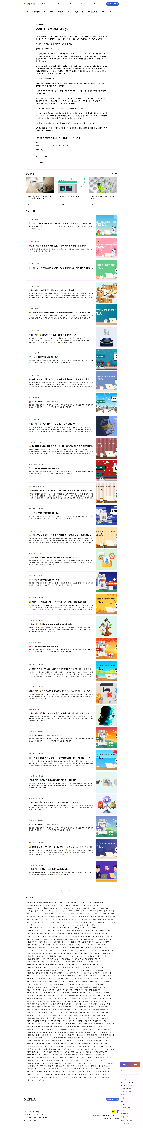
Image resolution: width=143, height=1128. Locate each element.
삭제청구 (110, 1024)
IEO (44, 916)
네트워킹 (106, 973)
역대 (55, 1057)
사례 (79, 1021)
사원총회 (59, 1024)
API (38, 908)
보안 (42, 1012)
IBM (73, 914)
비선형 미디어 (92, 1018)
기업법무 (89, 967)
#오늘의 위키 (63, 902)
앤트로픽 (31, 1052)
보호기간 (91, 1012)
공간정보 (89, 947)
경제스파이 (32, 947)
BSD (79, 908)
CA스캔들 (87, 908)
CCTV (104, 908)
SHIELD (47, 925)
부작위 (77, 1015)
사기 (71, 1021)
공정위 (31, 953)
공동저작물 (54, 950)
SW (70, 925)
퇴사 (60, 145)
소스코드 (32, 1040)
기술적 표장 (47, 967)
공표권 (49, 953)
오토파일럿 (81, 1063)
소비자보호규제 (70, 1038)
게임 (41, 945)
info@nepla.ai (32, 1120)
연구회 (110, 1057)
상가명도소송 (59, 1026)
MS (29, 922)
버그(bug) (87, 1004)
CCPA (96, 908)
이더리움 (31, 1080)
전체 (27, 12)
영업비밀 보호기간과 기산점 (69, 196)
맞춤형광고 (98, 990)
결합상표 (72, 945)
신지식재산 (81, 1046)
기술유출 (97, 964)
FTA (30, 914)
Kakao (39, 919)
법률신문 (63, 1007)
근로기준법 (58, 962)
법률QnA (31, 1007)
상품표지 (31, 1032)
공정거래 (93, 950)
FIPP (102, 911)
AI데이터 (77, 905)
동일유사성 (41, 984)
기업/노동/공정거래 (92, 12)
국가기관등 (105, 956)
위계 (81, 1071)
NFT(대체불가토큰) (56, 922)
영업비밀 (55, 145)
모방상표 (107, 993)
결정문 (63, 945)
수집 (89, 1040)
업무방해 (90, 1055)
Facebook (39, 914)
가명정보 (49, 931)
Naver (75, 922)
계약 (54, 947)
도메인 (31, 984)
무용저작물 (52, 995)
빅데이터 (55, 1021)
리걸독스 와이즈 (33, 990)
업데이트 (80, 1055)
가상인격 (79, 931)
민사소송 (75, 998)
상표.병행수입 (50, 1029)
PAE (39, 925)
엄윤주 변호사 (69, 1055)
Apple (63, 908)
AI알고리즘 (87, 905)
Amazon (54, 908)
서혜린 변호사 (33, 1035)
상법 (69, 1026)
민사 (103, 12)
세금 (30, 1038)
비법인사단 (80, 1018)
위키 (108, 1071)
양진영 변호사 (91, 1052)
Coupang (62, 911)
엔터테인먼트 (45, 1057)
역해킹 (80, 1057)
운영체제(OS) (74, 1069)
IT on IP (81, 916)
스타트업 (58, 1043)
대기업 (51, 978)
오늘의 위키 (45, 1063)
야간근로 (51, 1052)
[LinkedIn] (118, 1111)
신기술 (60, 1046)
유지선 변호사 (94, 1074)
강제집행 (53, 936)
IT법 (111, 916)
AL (106, 905)
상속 (77, 1026)
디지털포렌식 (33, 987)
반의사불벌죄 (33, 1004)
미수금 (31, 998)
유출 (105, 1074)
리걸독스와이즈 (48, 990)
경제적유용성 (44, 947)
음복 (40, 1077)
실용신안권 (93, 1046)
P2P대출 (31, 925)
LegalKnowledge (100, 919)
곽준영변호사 (100, 953)
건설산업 (100, 942)
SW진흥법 (94, 925)
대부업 (68, 978)
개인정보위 (32, 942)
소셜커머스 (83, 1038)
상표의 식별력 (85, 1029)
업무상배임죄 (65, 145)
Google (65, 914)
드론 (50, 984)
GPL (57, 914)
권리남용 (69, 959)
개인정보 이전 (33, 939)
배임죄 (77, 1004)
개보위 (99, 936)
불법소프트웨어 (33, 1018)
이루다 (50, 1080)
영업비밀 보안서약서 (98, 1060)
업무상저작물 (33, 1057)
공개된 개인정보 (101, 947)
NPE (68, 922)
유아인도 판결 (59, 1074)
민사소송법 (86, 998)
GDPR (49, 914)
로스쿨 (88, 987)
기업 (57, 967)
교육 (75, 956)
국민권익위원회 (33, 959)
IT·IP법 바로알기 (100, 916)
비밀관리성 (68, 1018)
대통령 (99, 978)
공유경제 (83, 950)
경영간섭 (92, 945)
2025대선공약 (97, 902)
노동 (53, 976)
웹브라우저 (42, 1071)
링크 (69, 990)
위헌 (38, 1074)
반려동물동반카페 (100, 1001)
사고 (64, 1021)
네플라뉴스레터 (42, 976)
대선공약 (77, 978)
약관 (60, 1052)
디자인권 (58, 984)
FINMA (94, 911)
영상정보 (58, 1060)
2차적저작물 (33, 905)
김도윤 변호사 (33, 973)
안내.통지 (66, 1049)
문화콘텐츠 (95, 995)
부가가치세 (32, 1015)
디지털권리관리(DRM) (73, 984)
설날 (82, 1035)
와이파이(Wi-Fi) (83, 1066)
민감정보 (51, 998)
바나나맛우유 (33, 1001)
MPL (111, 919)
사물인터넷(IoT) (99, 1021)
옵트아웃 (71, 1066)
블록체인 (57, 1018)
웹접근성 (63, 1071)
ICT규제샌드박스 (107, 914)
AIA (60, 905)
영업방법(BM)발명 (72, 1060)
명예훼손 (77, 993)
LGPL (56, 919)
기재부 (74, 970)
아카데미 (43, 1049)
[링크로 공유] (51, 157)
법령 (96, 1004)
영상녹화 (48, 1060)
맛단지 (88, 990)
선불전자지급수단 (47, 1035)
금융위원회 (44, 964)
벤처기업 (77, 1009)
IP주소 (65, 916)
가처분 (52, 933)
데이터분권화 (71, 981)
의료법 (96, 1077)
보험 (82, 1012)
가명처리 (59, 931)
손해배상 (56, 1040)
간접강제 (78, 933)
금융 (102, 962)
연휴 (40, 1060)
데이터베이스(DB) (56, 981)
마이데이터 (79, 990)
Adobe (45, 908)
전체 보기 (114, 173)
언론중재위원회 (55, 1055)
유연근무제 (71, 1074)
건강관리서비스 (88, 942)
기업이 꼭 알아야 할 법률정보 (38, 970)
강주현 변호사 (64, 936)
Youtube (61, 928)
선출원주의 (72, 1035)
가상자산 (89, 931)
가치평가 (61, 933)
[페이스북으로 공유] (36, 157)
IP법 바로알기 (54, 916)
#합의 (73, 902)
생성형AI (73, 1032)
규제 (101, 959)
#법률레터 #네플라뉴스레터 (46, 902)
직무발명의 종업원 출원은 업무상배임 (102, 197)
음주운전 (70, 1077)
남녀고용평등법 (73, 973)
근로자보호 (70, 962)
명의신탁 (97, 993)
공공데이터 (32, 950)
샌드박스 (52, 1032)
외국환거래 (95, 1066)
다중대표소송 (90, 976)
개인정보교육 (46, 939)
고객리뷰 (63, 947)
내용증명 (96, 973)
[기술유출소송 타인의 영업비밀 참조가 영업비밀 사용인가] (40, 185)
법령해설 (105, 1004)
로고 (73, 987)
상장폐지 (31, 1029)
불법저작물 (46, 1018)
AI (54, 905)
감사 (97, 933)
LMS (64, 919)
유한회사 (31, 1077)
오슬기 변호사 (69, 1063)
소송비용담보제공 (103, 1038)
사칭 (79, 1024)
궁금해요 (59, 959)
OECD (83, 922)
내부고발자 (86, 973)
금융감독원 (32, 964)
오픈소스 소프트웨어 (106, 1063)
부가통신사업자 (45, 1015)
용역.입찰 (31, 1069)
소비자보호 (57, 1038)
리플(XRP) (60, 990)
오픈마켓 (92, 1063)
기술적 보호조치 (34, 967)
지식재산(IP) (36, 12)
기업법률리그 (78, 967)
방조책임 (68, 1004)
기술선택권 (86, 964)
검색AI (109, 942)
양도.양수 (69, 1052)
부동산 (68, 1015)
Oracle (101, 922)
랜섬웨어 (64, 987)
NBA (44, 922)
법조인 (59, 1009)
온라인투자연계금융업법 (56, 1066)
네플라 (31, 976)
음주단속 (60, 1077)
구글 (83, 956)
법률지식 (93, 1007)
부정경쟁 (86, 1015)
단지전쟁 (31, 978)
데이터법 (43, 981)
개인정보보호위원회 (103, 939)
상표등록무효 (63, 1029)
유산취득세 (47, 1074)
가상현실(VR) (32, 933)
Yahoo (52, 928)
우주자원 (63, 1069)
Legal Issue (87, 919)
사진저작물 (70, 1024)
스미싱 (49, 1043)
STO (63, 925)
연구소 (102, 1057)
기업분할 (99, 967)
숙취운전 (31, 1043)
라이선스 (54, 987)
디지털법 (87, 984)
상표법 (74, 1029)
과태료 (78, 953)
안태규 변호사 (78, 1049)
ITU (89, 916)
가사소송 (69, 931)
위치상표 (90, 1071)
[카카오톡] (113, 1111)
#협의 (81, 902)
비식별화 (103, 1018)
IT (73, 916)
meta (100, 928)
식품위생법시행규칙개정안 (37, 1046)
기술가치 (75, 964)
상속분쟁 (93, 1026)
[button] (72, 4)
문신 (86, 995)
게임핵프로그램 (52, 945)
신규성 (51, 1046)
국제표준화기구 (47, 959)
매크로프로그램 (33, 993)
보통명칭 (74, 1012)
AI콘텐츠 (98, 905)
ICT (96, 914)
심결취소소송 (105, 1046)
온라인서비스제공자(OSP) (36, 1066)
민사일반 (96, 998)
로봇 (80, 987)
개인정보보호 (58, 939)
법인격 (41, 1009)
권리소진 (92, 959)
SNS (55, 925)
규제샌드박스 (46, 962)
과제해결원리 (59, 953)
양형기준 (103, 1052)
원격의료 (85, 1069)
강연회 (44, 936)
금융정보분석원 (56, 964)
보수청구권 (32, 1012)
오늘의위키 (57, 1063)
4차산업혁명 (45, 905)
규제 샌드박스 (33, 962)
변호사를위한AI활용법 (101, 1009)
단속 (110, 976)
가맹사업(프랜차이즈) (35, 931)
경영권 (101, 945)
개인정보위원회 (45, 942)
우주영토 (53, 1069)
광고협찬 (53, 956)
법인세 (50, 1009)
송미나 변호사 (68, 1040)
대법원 (59, 978)
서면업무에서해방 (104, 1032)
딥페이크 (44, 987)
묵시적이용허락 (75, 995)
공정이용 (40, 953)
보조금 (64, 1012)
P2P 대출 (110, 922)
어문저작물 (32, 1055)
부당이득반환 (58, 1015)
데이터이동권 (96, 981)
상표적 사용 (97, 1029)
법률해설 (103, 1007)
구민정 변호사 (93, 956)
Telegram (104, 925)
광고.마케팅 (42, 956)
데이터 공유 (32, 981)
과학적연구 (89, 953)
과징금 (70, 953)
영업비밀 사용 (33, 1063)
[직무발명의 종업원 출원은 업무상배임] (103, 185)
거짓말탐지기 (74, 942)
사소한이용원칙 (47, 1024)
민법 (60, 998)
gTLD (81, 928)
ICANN (81, 914)
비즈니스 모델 (33, 1021)
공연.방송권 (72, 950)
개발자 (90, 936)
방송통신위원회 (56, 1004)
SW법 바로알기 (81, 925)
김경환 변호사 (39, 145)
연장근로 (31, 1060)
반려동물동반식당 (85, 1001)
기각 (67, 964)
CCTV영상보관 (33, 911)
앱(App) (41, 1052)
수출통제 (97, 1040)
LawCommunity (74, 919)
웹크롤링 (73, 1071)
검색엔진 (32, 945)
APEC (30, 908)
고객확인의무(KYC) (76, 947)
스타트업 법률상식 (72, 1043)
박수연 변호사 (70, 1001)
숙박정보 (107, 1040)
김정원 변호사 (47, 973)
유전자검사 (83, 1074)
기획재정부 (84, 970)
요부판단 (106, 1066)
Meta (37, 922)
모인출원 (41, 995)
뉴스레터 (70, 976)
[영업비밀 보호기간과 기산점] (71, 185)
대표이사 (108, 978)
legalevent (91, 928)
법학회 (68, 1009)
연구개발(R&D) (91, 1057)
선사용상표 (61, 1035)
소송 (92, 1038)
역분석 (63, 1057)
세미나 (38, 1038)
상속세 (103, 1026)
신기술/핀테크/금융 (63, 12)
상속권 (84, 1026)
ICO (89, 914)
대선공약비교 (88, 978)
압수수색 (99, 1049)
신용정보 (70, 1046)
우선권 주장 (43, 1069)
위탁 (30, 1074)
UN (36, 928)
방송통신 (44, 1004)
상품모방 (107, 1029)
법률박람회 (53, 1007)
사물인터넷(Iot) (33, 1024)
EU (86, 911)
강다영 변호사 (33, 936)
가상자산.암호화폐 (102, 931)
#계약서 (31, 902)
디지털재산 (98, 984)
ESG (79, 911)
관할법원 (31, 956)
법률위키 (73, 1007)
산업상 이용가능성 (45, 1026)
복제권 (100, 1012)
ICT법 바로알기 (34, 916)
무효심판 (63, 995)
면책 (68, 993)
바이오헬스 (45, 1001)
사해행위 (87, 1024)
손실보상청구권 (44, 1040)
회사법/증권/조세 (78, 12)
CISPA (44, 911)
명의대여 (87, 993)
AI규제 (68, 905)
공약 (63, 950)
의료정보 (106, 1077)
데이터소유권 (83, 981)
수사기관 (80, 1040)
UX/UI (44, 928)
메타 (44, 993)
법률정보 (83, 1007)
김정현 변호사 (60, 973)
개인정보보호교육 (72, 939)
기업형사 (64, 970)
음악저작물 (49, 1077)
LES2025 (48, 919)
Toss (30, 928)
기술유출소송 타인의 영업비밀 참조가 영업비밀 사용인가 (39, 197)
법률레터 (42, 1007)
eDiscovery (72, 928)
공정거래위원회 (106, 950)
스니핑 (40, 1043)
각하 (70, 933)
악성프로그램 (54, 1049)
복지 (108, 1012)
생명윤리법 (63, 1032)
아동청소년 (32, 1049)
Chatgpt (53, 911)
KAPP (30, 919)
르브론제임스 (99, 987)
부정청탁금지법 (98, 1015)
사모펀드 (87, 1021)
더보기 (110, 12)
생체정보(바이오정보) (87, 1032)
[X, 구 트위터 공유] (41, 157)
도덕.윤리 (107, 981)
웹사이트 (53, 1071)
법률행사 (32, 1009)
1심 (88, 902)
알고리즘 (89, 1049)
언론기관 (43, 1055)
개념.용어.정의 (48, 145)
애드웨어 (109, 1049)
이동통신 (41, 1080)
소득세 (47, 1038)
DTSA (71, 911)
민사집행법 (107, 998)
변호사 (88, 1009)
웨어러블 (31, 1071)
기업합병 (54, 970)
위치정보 (99, 1071)
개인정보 (109, 936)
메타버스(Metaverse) (56, 993)
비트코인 (45, 1021)
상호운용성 (42, 1032)
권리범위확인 (81, 959)
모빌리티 (31, 995)
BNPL (71, 908)
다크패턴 (101, 976)
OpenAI (92, 922)
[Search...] (138, 1071)
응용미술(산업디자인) (84, 1077)
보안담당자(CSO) (53, 1012)
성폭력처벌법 (108, 1035)
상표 (40, 1029)
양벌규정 (80, 1052)
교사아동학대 (65, 956)
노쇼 (61, 976)
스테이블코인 (87, 1043)
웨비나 (108, 1069)
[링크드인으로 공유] (46, 157)
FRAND (110, 911)
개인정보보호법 (87, 939)
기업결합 (66, 967)
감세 (104, 933)
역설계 (71, 1057)
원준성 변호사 (97, 1069)
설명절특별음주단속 (94, 1035)
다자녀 (79, 976)
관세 (110, 953)
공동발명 (43, 950)
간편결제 (88, 933)
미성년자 (106, 995)
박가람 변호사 (57, 1001)
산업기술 (32, 1026)
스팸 (107, 1043)
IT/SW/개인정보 (49, 12)
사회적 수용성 (99, 1024)
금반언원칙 (93, 962)
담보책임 (41, 978)
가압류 (43, 933)
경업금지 (82, 945)
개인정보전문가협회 (60, 942)
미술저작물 (41, 998)
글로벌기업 (81, 962)
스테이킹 (98, 1043)
